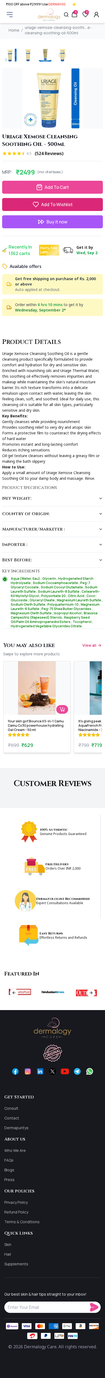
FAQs (8, 1160)
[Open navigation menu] (9, 14)
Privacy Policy (16, 1202)
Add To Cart (57, 187)
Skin (7, 1244)
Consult (11, 1108)
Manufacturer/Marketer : (33, 529)
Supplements (16, 1263)
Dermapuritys (16, 1127)
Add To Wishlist (57, 204)
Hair (7, 1254)
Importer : (14, 545)
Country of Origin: (26, 514)
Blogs (9, 1169)
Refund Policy (16, 1212)
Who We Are (15, 1150)
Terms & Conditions (22, 1221)
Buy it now (57, 222)
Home (14, 30)
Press (9, 1179)
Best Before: (17, 560)
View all (89, 645)
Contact (11, 1118)
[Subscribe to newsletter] (95, 1307)
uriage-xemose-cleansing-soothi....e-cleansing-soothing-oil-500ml (58, 30)
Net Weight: (17, 498)
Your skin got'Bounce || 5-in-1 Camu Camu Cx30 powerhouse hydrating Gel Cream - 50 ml (36, 725)
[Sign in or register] (96, 14)
